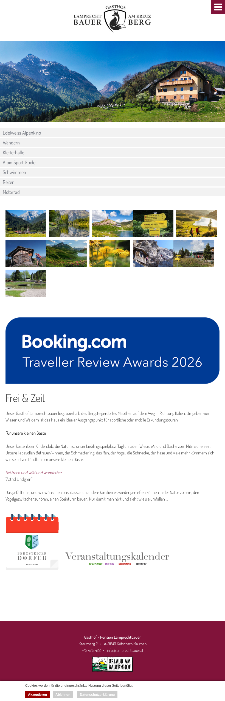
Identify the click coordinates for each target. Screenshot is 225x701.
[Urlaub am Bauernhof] (112, 673)
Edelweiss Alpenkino (22, 133)
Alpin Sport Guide (19, 162)
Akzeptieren (37, 695)
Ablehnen (62, 695)
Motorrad (11, 192)
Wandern (11, 142)
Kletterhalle (13, 152)
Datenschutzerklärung (97, 695)
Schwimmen (14, 172)
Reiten (9, 182)
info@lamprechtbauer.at (125, 650)
